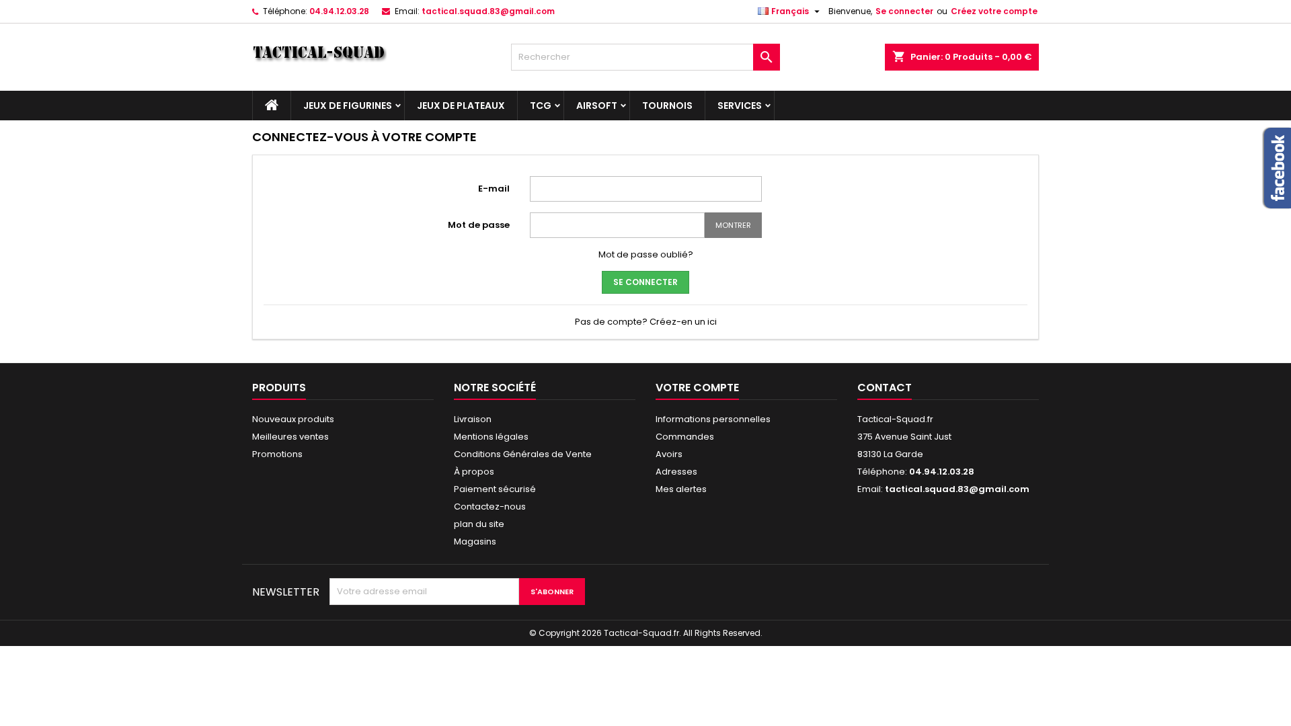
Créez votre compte (994, 11)
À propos (474, 471)
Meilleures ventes (290, 436)
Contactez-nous (490, 506)
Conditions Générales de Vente (523, 454)
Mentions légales (491, 436)
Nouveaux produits (293, 419)
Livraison (473, 419)
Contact (884, 387)
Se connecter (904, 11)
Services (739, 105)
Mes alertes (681, 489)
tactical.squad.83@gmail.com (488, 11)
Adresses (676, 471)
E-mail (494, 188)
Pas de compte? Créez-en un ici (646, 321)
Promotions (277, 454)
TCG (540, 105)
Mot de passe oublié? (645, 254)
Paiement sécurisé (495, 489)
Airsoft (596, 105)
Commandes (685, 436)
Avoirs (669, 454)
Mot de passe (479, 224)
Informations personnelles (713, 419)
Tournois (667, 105)
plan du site (479, 524)
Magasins (475, 541)
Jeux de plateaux (461, 105)
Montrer (733, 225)
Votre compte (697, 387)
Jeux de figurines (347, 105)
